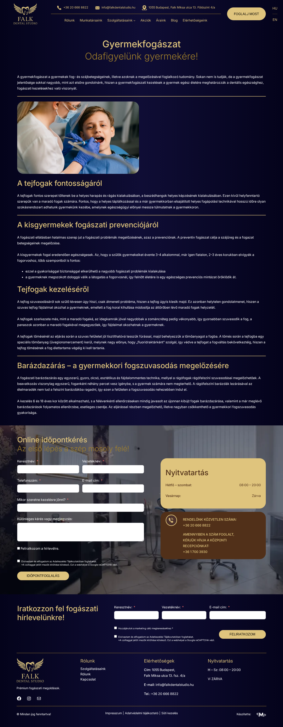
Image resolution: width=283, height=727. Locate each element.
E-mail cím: (90, 480)
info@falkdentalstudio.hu (118, 7)
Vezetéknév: (91, 461)
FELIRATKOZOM (242, 634)
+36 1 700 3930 (195, 552)
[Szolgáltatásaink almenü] (134, 20)
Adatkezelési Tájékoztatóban (68, 561)
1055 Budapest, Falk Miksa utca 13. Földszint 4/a (182, 7)
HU (274, 8)
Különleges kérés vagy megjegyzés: (44, 519)
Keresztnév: (26, 461)
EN (275, 20)
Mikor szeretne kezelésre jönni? (41, 500)
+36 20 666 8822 (75, 7)
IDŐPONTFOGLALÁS (43, 576)
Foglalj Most (246, 14)
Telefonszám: (27, 480)
